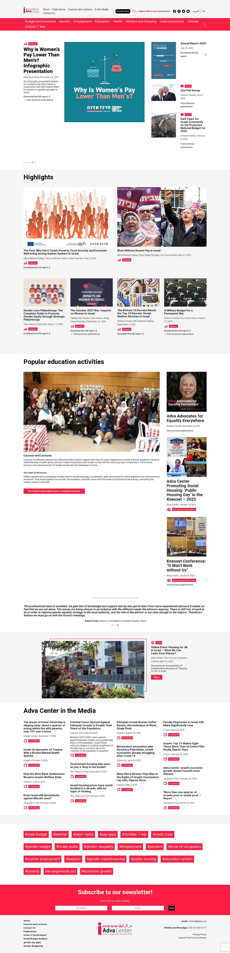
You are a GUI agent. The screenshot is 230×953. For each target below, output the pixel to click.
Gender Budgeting (33, 946)
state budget (37, 834)
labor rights (84, 834)
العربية (196, 11)
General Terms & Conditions (192, 937)
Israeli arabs (68, 846)
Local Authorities (172, 21)
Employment (82, 21)
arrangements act (62, 871)
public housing (144, 859)
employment (131, 846)
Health (117, 21)
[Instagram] (179, 11)
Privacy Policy (200, 934)
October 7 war (135, 834)
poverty (33, 871)
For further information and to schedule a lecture (54, 491)
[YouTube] (188, 11)
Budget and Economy (40, 21)
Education (102, 21)
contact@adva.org (197, 921)
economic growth (98, 871)
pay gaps (109, 834)
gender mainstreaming (107, 859)
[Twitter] (183, 11)
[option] (84, 85)
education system (178, 859)
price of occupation (185, 846)
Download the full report (189, 54)
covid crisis (164, 834)
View (155, 677)
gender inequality (99, 846)
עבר (203, 11)
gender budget (38, 846)
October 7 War (35, 26)
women (61, 834)
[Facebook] (174, 11)
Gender (64, 21)
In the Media (101, 9)
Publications (58, 9)
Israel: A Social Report (35, 935)
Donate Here (123, 11)
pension (156, 846)
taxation (74, 859)
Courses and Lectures (80, 9)
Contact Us (49, 13)
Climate (193, 21)
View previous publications (37, 85)
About (27, 920)
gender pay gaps (32, 942)
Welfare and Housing (141, 21)
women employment (43, 859)
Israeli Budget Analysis (35, 938)
